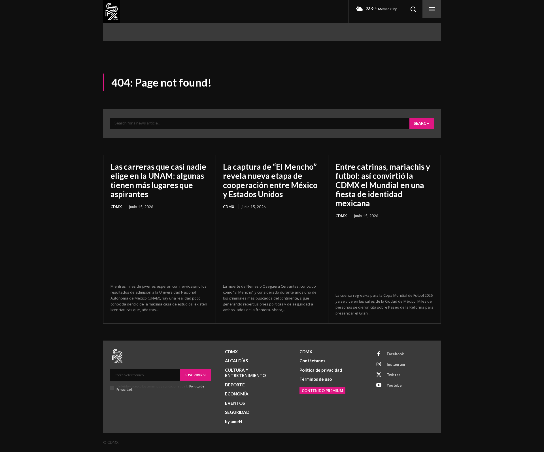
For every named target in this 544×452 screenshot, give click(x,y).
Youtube (394, 385)
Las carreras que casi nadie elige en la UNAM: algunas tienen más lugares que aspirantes (158, 180)
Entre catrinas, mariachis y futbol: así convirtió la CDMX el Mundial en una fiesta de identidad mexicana (382, 185)
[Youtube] (379, 385)
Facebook (395, 354)
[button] (413, 9)
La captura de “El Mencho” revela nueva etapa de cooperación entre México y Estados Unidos (270, 180)
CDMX (116, 207)
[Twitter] (379, 375)
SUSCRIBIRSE (195, 375)
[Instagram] (379, 365)
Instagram (396, 364)
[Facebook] (379, 354)
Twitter (393, 375)
